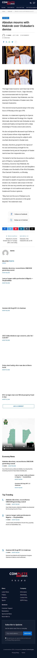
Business (11, 7)
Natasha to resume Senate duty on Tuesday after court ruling (10, 240)
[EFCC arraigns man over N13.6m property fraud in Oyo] (18, 383)
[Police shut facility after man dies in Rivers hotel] (18, 353)
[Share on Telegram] (12, 41)
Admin (9, 35)
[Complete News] (8, 3)
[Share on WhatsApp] (9, 41)
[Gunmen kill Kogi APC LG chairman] (18, 296)
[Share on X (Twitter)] (6, 41)
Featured (5, 18)
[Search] (31, 3)
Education (20, 7)
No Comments (25, 35)
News (3, 7)
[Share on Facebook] (3, 41)
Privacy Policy (10, 640)
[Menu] (34, 3)
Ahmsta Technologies (28, 649)
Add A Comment (18, 406)
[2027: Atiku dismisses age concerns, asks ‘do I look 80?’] (18, 323)
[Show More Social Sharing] (15, 41)
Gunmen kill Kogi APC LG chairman (14, 308)
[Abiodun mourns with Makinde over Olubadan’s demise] (18, 55)
